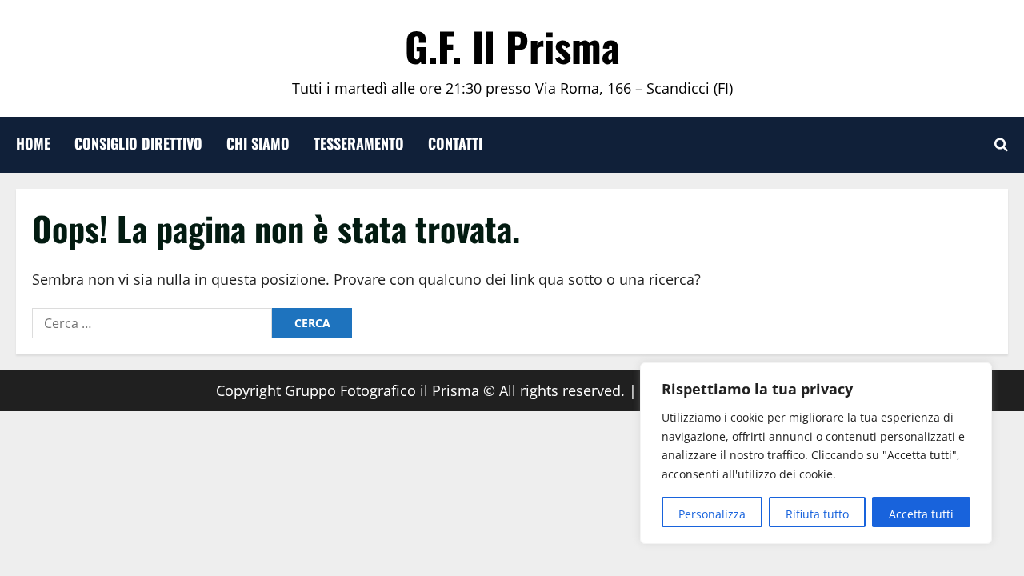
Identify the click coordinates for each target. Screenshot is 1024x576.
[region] (816, 453)
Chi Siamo (258, 143)
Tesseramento (359, 143)
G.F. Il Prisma (512, 45)
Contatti (455, 143)
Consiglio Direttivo (138, 143)
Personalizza (712, 514)
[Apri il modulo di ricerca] (1001, 145)
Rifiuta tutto (817, 514)
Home (33, 143)
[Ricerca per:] (152, 323)
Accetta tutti (921, 514)
